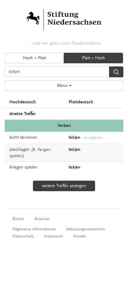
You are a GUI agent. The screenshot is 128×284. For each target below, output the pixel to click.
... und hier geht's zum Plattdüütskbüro (64, 43)
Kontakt (79, 236)
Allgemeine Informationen (34, 229)
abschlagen (19, 149)
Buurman (42, 219)
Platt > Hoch (93, 58)
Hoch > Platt (34, 58)
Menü (63, 85)
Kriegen (16, 167)
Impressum (53, 236)
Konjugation (93, 138)
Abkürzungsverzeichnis (85, 229)
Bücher (18, 219)
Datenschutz (23, 236)
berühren (28, 137)
